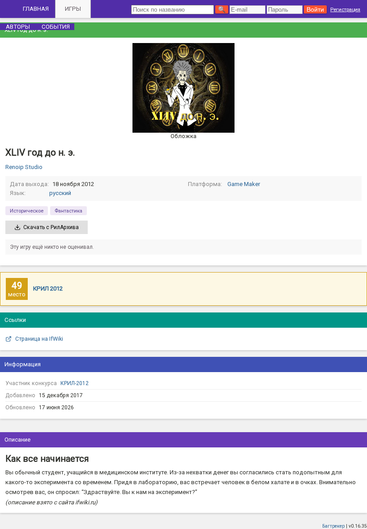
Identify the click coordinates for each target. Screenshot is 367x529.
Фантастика (68, 211)
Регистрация (345, 9)
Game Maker (243, 184)
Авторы (18, 26)
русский (60, 193)
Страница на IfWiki (39, 339)
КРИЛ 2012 (48, 288)
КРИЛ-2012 (74, 383)
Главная (36, 8)
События (56, 26)
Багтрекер (333, 526)
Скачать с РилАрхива (51, 227)
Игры (73, 8)
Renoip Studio (24, 167)
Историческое (26, 211)
